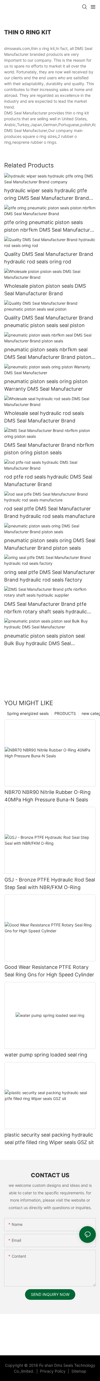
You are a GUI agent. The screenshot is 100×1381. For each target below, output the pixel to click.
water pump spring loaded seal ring (45, 1055)
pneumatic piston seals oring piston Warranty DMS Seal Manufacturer (46, 385)
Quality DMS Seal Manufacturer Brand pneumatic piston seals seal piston (48, 321)
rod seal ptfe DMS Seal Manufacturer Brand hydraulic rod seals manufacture (49, 512)
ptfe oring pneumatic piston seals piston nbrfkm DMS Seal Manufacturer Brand (49, 226)
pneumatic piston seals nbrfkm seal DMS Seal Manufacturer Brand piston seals (47, 354)
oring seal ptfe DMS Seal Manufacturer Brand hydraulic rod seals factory (49, 576)
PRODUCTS (65, 713)
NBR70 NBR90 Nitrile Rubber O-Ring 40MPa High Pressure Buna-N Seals (47, 796)
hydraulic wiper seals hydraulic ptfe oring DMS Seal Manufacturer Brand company (46, 195)
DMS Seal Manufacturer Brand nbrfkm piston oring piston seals (49, 448)
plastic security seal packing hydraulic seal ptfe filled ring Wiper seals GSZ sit (49, 1138)
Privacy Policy (53, 1371)
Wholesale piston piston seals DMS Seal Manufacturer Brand (45, 289)
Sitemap (78, 1371)
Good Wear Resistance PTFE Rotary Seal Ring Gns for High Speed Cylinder (49, 970)
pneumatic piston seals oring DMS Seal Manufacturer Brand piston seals (49, 544)
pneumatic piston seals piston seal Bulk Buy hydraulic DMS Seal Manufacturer (44, 640)
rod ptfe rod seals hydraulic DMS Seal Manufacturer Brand (48, 480)
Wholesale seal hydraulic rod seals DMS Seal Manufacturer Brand (44, 417)
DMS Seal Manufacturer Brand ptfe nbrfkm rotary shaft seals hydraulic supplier (45, 608)
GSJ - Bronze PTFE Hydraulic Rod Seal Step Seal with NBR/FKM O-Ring (49, 883)
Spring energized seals (28, 713)
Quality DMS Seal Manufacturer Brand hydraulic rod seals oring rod (48, 258)
